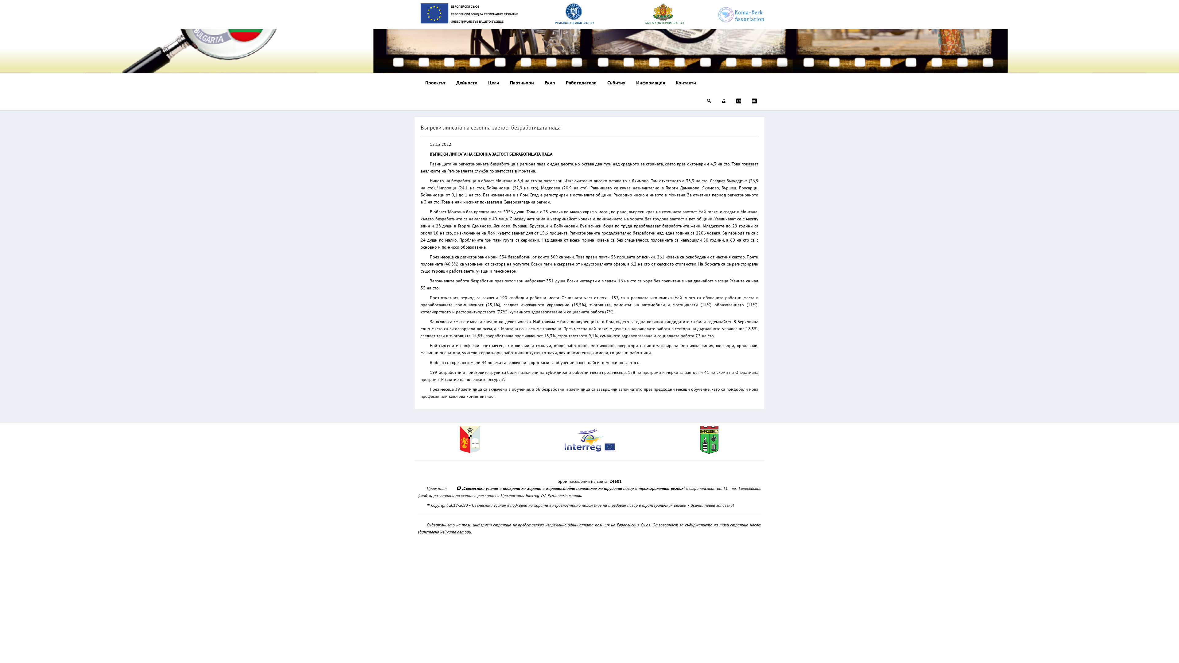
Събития (616, 82)
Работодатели (581, 82)
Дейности (466, 82)
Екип (550, 82)
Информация (650, 82)
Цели (493, 82)
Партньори (522, 82)
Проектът (435, 82)
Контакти (686, 82)
